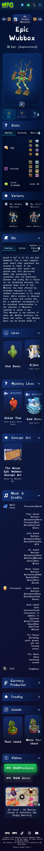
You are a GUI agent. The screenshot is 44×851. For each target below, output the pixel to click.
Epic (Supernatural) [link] (24, 46)
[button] (22, 238)
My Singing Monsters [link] (16, 205)
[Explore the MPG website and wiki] (34, 5)
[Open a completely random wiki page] (28, 5)
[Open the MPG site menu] (39, 5)
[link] (4, 19)
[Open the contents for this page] (22, 5)
